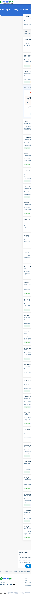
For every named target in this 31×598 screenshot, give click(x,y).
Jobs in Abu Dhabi (13, 571)
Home (1, 571)
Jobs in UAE (6, 571)
